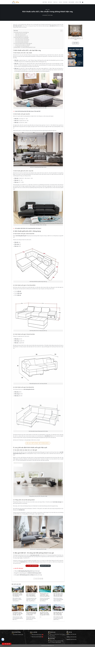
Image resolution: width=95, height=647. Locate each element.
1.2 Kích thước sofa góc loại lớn (20, 34)
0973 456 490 (73, 634)
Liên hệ (76, 2)
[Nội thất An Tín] (15, 2)
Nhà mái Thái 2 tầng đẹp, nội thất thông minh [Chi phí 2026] (58, 595)
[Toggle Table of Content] (61, 31)
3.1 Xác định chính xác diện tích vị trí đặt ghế (22, 44)
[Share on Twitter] (36, 579)
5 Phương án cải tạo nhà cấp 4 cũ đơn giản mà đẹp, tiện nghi (18, 613)
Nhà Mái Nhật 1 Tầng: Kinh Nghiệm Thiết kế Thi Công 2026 (17, 595)
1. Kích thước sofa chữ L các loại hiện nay (21, 32)
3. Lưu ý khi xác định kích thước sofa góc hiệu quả (23, 43)
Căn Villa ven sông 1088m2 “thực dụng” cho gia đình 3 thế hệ (44, 613)
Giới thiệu (45, 2)
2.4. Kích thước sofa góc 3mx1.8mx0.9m (21, 42)
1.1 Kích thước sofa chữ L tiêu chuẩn (21, 33)
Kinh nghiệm (71, 2)
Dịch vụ (55, 2)
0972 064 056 (73, 636)
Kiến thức (47, 9)
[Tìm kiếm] (80, 2)
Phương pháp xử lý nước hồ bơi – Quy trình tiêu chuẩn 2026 (44, 595)
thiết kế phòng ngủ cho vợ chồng (26, 574)
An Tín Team (50, 15)
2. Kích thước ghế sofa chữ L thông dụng (21, 37)
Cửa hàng (65, 2)
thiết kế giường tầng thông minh (25, 571)
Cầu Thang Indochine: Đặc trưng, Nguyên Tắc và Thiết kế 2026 (31, 595)
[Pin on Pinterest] (40, 579)
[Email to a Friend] (38, 579)
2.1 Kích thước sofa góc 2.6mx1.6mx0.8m (21, 38)
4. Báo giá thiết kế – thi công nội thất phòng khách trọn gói (24, 47)
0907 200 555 (73, 639)
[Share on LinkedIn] (42, 579)
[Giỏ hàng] (82, 2)
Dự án (60, 2)
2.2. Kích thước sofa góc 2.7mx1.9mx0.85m (22, 39)
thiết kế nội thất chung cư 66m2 (34, 572)
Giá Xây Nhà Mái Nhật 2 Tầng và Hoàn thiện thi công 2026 (31, 613)
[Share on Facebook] (34, 579)
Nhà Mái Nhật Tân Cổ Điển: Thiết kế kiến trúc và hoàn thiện (58, 613)
